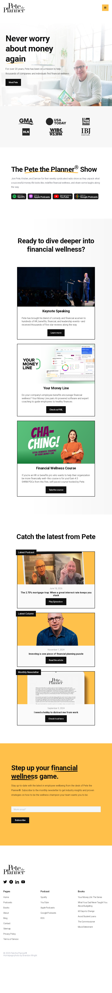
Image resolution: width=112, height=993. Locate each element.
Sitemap (7, 928)
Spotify (44, 897)
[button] (105, 7)
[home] (14, 7)
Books (6, 908)
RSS (42, 918)
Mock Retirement (85, 927)
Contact (6, 923)
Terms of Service (10, 939)
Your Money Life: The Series (90, 897)
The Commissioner (86, 922)
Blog (5, 918)
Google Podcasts (48, 913)
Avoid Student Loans (87, 916)
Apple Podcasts (48, 908)
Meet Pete (13, 82)
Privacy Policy (9, 934)
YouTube (45, 902)
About (6, 913)
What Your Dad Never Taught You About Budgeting (92, 904)
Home (6, 897)
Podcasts (7, 902)
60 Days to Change (86, 911)
